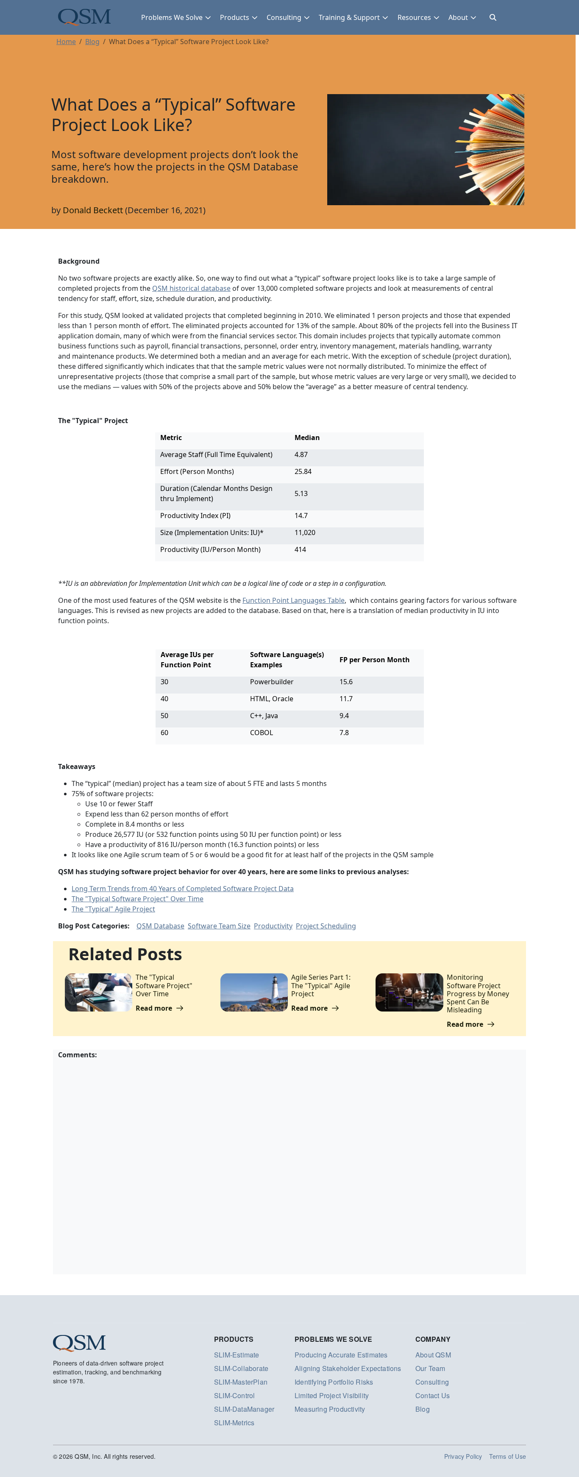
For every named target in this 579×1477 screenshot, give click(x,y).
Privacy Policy (463, 1456)
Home (66, 41)
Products (234, 17)
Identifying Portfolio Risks (334, 1382)
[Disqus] (289, 1166)
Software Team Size (219, 926)
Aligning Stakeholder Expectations (348, 1368)
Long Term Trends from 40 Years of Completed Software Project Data (183, 888)
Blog (92, 41)
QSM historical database (191, 288)
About (458, 17)
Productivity (273, 926)
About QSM (433, 1355)
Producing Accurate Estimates (341, 1355)
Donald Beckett (93, 210)
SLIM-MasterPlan (240, 1382)
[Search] (493, 17)
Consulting (284, 17)
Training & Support (349, 17)
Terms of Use (507, 1456)
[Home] (84, 17)
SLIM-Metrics (234, 1422)
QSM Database (160, 926)
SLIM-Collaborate (241, 1368)
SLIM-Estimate (236, 1355)
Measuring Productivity (330, 1409)
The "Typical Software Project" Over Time (137, 898)
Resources (414, 17)
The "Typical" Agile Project (113, 909)
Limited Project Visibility (332, 1395)
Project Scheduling (326, 926)
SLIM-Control (234, 1395)
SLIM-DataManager (244, 1409)
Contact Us (432, 1395)
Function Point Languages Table (293, 600)
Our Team (430, 1368)
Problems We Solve (172, 17)
